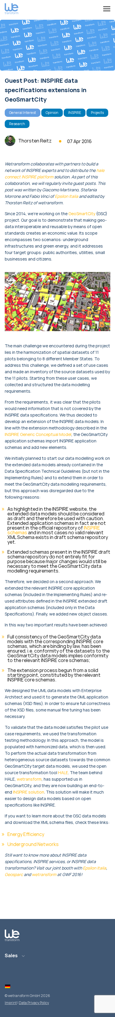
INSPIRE (74, 112)
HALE (63, 772)
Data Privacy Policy (34, 1002)
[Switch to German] (7, 986)
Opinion (52, 112)
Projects (97, 112)
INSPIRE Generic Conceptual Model (38, 434)
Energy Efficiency (25, 834)
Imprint (11, 1002)
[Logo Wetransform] (11, 9)
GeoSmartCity (81, 213)
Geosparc (14, 874)
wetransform (29, 779)
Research (17, 123)
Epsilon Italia (66, 196)
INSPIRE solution (28, 792)
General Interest (22, 112)
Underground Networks (33, 844)
